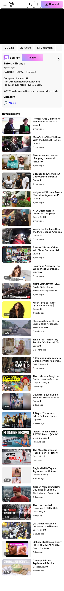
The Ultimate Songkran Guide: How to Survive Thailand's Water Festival (47, 378)
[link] (12, 58)
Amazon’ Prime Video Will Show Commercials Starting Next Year (46, 249)
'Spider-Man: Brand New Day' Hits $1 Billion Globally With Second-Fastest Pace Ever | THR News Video (47, 488)
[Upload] (37, 4)
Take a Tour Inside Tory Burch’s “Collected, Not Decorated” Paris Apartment (46, 341)
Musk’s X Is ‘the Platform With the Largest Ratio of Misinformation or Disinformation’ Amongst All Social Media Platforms (47, 138)
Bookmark (47, 47)
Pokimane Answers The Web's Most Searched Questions (46, 267)
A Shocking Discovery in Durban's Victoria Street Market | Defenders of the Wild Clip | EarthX (47, 359)
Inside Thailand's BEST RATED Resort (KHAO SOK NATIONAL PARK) (46, 433)
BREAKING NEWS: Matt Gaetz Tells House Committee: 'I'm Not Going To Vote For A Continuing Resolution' (46, 286)
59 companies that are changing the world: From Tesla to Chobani (45, 157)
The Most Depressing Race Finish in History (45, 451)
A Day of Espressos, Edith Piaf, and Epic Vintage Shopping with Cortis (46, 415)
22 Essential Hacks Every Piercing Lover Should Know (47, 543)
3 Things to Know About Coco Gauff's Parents (46, 175)
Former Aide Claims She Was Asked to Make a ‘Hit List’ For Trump (47, 120)
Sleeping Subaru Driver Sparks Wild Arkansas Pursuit (46, 322)
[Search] (30, 4)
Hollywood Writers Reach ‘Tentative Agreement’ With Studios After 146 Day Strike (47, 194)
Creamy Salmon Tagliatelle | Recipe (44, 562)
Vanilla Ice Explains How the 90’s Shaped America (47, 230)
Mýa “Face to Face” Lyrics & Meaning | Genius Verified (44, 304)
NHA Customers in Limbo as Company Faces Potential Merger (46, 212)
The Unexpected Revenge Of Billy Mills (45, 507)
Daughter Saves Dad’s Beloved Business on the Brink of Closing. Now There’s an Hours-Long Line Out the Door (47, 396)
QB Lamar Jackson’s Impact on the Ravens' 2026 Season (45, 525)
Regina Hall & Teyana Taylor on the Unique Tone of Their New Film (46, 470)
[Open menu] (5, 4)
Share (27, 47)
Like (11, 47)
